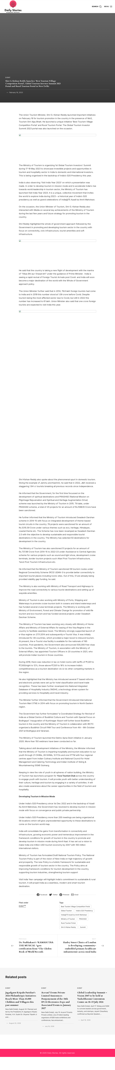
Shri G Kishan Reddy (68, 927)
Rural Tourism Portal (68, 923)
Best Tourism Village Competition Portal (75, 906)
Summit (83, 927)
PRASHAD (83, 919)
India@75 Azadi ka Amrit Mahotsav (74, 915)
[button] (108, 6)
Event (7, 77)
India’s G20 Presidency (84, 911)
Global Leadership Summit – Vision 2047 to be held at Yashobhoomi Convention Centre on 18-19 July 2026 (92, 997)
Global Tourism (66, 911)
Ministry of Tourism (68, 919)
